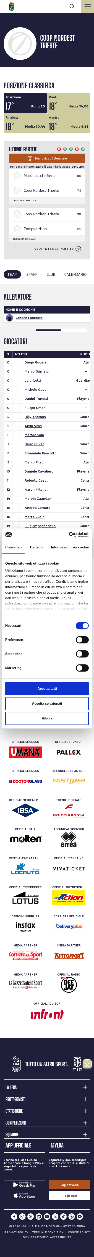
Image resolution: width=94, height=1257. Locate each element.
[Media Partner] (25, 956)
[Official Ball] (25, 839)
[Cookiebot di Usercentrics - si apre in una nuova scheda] (69, 535)
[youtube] (47, 1216)
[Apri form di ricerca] (72, 6)
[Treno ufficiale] (68, 810)
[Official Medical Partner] (25, 810)
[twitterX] (55, 1216)
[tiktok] (63, 1216)
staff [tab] (31, 274)
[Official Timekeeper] (25, 898)
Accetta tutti (47, 688)
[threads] (30, 1216)
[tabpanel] (47, 421)
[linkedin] (39, 1216)
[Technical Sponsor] (68, 839)
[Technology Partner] (68, 781)
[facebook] (14, 1216)
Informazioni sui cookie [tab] (70, 547)
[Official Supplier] (25, 927)
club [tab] (51, 274)
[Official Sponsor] (25, 752)
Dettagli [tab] (36, 547)
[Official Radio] (68, 985)
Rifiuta (47, 718)
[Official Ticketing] (68, 868)
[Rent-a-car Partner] (25, 868)
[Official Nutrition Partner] (68, 898)
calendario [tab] (75, 274)
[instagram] (22, 1216)
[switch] (82, 639)
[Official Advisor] (47, 1014)
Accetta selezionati (47, 703)
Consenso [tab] (13, 547)
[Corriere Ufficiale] (68, 927)
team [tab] (12, 274)
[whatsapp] (71, 1216)
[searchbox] (47, 5)
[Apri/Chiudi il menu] (87, 6)
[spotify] (80, 1216)
